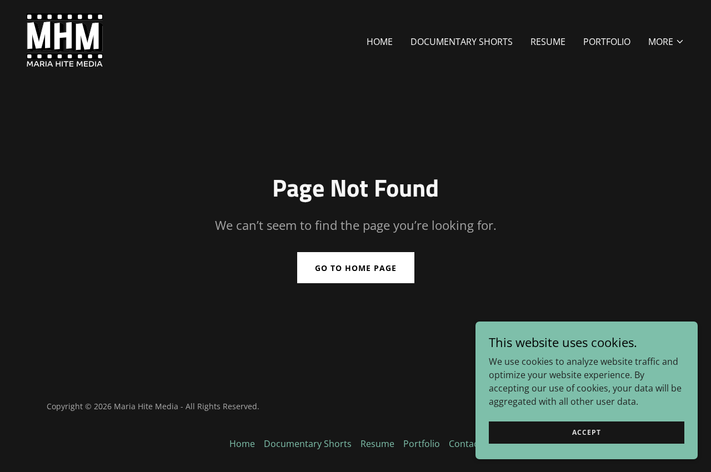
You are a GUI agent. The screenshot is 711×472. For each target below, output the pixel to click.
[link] (65, 39)
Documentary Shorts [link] (461, 42)
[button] (666, 41)
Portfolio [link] (606, 42)
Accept (586, 432)
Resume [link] (547, 42)
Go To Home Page (356, 268)
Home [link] (380, 42)
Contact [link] (465, 444)
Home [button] (242, 444)
